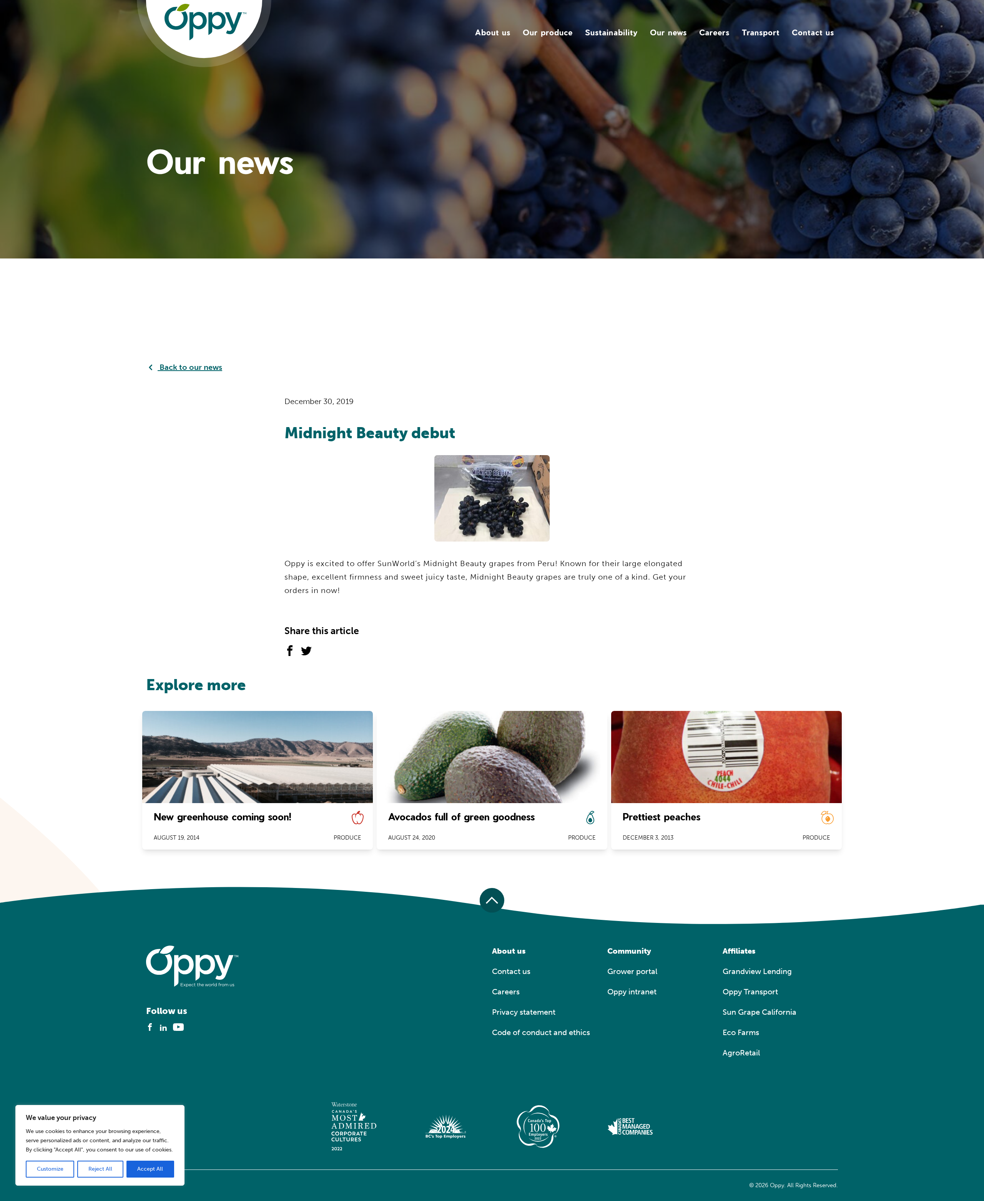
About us (492, 32)
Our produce (548, 32)
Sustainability (611, 32)
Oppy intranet (632, 991)
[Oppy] (205, 22)
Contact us (813, 32)
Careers (714, 32)
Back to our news (190, 367)
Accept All (150, 1169)
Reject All (100, 1169)
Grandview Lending (757, 971)
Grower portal (632, 971)
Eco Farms (741, 1032)
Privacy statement (523, 1012)
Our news (668, 32)
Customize (50, 1169)
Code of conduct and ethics (541, 1032)
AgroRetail (741, 1052)
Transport (761, 32)
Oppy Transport (750, 991)
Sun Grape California (759, 1012)
